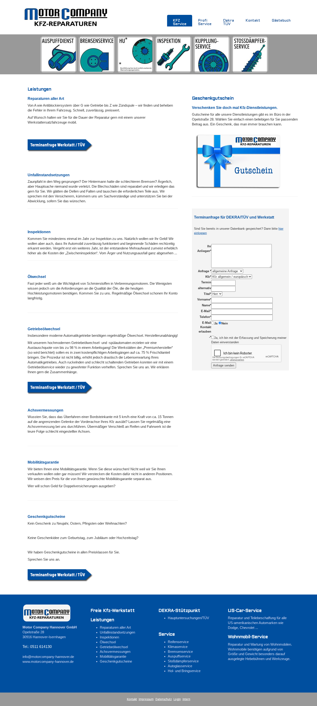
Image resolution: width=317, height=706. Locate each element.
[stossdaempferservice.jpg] (250, 54)
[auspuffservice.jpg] (58, 54)
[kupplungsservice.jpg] (211, 54)
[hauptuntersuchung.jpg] (135, 54)
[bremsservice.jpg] (96, 54)
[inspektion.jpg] (173, 54)
